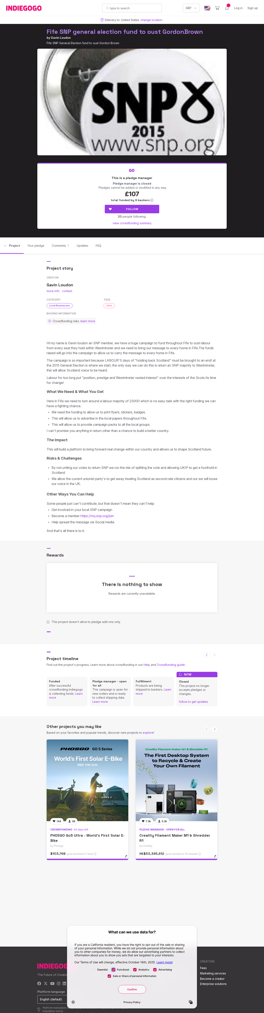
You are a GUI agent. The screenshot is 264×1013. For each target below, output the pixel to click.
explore (148, 732)
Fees (203, 968)
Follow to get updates (193, 701)
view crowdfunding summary (132, 223)
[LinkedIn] (64, 984)
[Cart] (217, 8)
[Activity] (227, 8)
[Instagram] (58, 984)
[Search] (107, 8)
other (109, 305)
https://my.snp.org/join (97, 516)
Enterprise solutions (213, 984)
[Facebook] (39, 984)
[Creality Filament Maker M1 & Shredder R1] (176, 780)
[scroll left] (207, 655)
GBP (188, 8)
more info (53, 291)
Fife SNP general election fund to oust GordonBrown (125, 32)
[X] (46, 984)
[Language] (207, 8)
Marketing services (213, 973)
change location (151, 20)
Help (147, 664)
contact (67, 291)
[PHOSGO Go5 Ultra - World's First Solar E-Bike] (87, 780)
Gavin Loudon (61, 37)
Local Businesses (59, 305)
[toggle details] (128, 858)
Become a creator (212, 978)
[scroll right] (214, 729)
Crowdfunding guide (171, 664)
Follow (132, 209)
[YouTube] (52, 984)
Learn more (100, 701)
